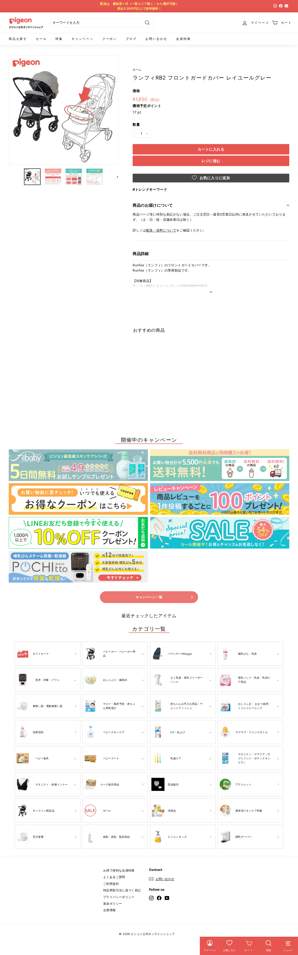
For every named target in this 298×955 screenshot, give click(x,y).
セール (41, 39)
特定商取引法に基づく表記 (122, 890)
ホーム (137, 69)
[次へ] (115, 176)
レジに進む (211, 161)
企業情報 (109, 910)
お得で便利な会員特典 (119, 870)
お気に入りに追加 (214, 178)
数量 (136, 124)
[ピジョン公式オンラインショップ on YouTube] (167, 898)
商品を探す (18, 39)
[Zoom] (63, 110)
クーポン (109, 39)
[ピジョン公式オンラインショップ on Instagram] (151, 898)
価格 (136, 90)
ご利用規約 (111, 883)
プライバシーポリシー (119, 897)
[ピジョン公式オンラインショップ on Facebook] (159, 898)
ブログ (131, 39)
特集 (59, 39)
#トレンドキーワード (150, 189)
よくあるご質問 (114, 877)
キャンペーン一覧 (149, 597)
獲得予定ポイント (147, 106)
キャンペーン (83, 39)
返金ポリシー (112, 903)
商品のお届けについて (153, 205)
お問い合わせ (156, 39)
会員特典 (183, 39)
